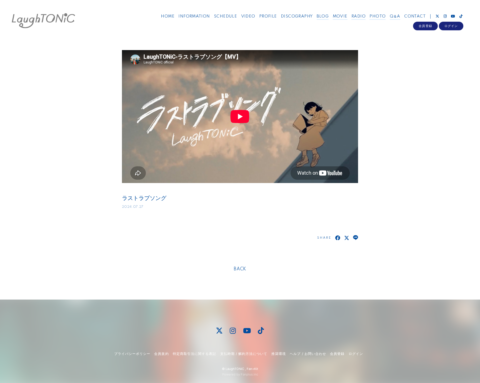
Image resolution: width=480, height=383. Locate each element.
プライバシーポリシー (132, 354)
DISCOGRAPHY (296, 16)
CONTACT (415, 16)
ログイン (451, 26)
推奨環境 (278, 354)
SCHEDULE (225, 16)
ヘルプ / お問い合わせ (308, 354)
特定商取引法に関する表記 (194, 354)
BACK (240, 269)
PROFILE (268, 16)
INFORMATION (194, 16)
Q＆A (395, 16)
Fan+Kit (252, 369)
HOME (167, 16)
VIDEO (248, 16)
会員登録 (425, 26)
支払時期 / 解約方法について (244, 354)
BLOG (323, 16)
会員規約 (161, 354)
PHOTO (377, 16)
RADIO (358, 16)
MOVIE (340, 16)
